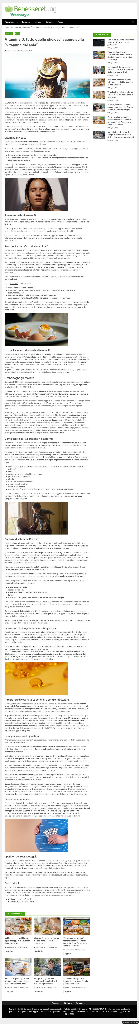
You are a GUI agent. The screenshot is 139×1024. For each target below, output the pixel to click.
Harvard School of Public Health (21, 902)
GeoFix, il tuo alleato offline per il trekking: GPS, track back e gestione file (121, 42)
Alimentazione (11, 22)
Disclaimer (68, 1003)
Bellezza (49, 22)
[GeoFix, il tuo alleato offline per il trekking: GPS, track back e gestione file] (99, 42)
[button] (133, 22)
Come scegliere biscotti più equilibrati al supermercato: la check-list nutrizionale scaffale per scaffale (120, 56)
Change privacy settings (130, 1022)
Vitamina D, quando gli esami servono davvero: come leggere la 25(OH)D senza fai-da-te (18, 981)
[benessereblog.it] (30, 11)
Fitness (61, 22)
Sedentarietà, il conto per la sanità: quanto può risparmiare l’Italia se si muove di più (120, 69)
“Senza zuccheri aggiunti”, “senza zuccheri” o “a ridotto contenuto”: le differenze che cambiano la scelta (75, 942)
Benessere (26, 22)
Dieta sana (8, 34)
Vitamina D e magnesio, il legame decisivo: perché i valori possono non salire (76, 981)
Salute (38, 22)
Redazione (56, 1003)
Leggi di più (9, 951)
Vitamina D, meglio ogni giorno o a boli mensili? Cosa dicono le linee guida (47, 940)
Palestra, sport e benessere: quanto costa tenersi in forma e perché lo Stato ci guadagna (120, 107)
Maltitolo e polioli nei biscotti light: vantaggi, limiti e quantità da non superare (17, 940)
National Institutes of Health (19, 899)
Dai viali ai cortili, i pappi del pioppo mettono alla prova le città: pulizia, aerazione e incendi (121, 134)
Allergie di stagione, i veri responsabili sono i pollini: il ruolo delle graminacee (45, 981)
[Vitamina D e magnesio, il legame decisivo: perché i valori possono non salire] (76, 967)
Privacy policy (81, 1003)
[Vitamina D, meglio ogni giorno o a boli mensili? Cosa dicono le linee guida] (47, 926)
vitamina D (14, 283)
